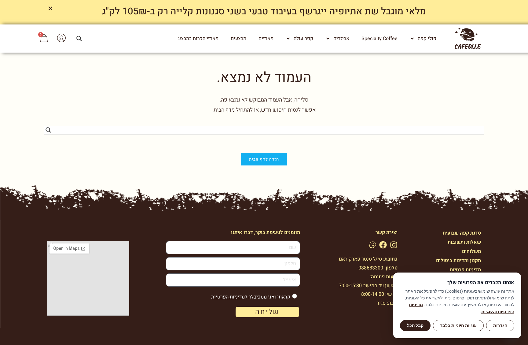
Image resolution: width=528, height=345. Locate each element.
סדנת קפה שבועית (462, 233)
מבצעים (238, 38)
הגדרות (500, 325)
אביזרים (341, 38)
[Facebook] (383, 245)
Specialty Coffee (379, 38)
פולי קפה (427, 38)
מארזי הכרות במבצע (198, 38)
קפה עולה (303, 38)
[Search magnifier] (79, 38)
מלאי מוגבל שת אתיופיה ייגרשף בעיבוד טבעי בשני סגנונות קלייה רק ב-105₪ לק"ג (264, 11)
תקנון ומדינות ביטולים (458, 261)
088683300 (370, 268)
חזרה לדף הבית (264, 159)
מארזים (265, 38)
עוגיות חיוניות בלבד (458, 325)
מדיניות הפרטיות (228, 297)
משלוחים (471, 251)
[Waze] (372, 245)
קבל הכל (415, 325)
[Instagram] (394, 245)
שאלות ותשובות (464, 242)
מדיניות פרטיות (465, 270)
